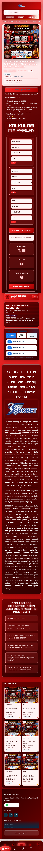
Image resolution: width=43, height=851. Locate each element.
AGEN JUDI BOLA (8, 21)
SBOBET (21, 17)
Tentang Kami (9, 825)
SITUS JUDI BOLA (21, 21)
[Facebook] (6, 815)
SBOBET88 (10, 17)
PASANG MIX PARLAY (21, 287)
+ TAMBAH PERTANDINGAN (21, 231)
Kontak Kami (8, 828)
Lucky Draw (10, 336)
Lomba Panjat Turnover (21, 336)
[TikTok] (16, 815)
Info (35, 297)
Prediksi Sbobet (32, 336)
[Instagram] (11, 815)
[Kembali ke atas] (38, 836)
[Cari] (6, 12)
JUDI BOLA (32, 17)
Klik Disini (22, 119)
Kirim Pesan (13, 805)
